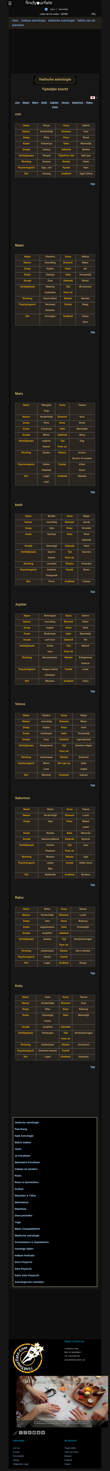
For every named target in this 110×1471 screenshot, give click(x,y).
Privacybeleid (18, 1456)
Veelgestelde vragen (21, 1464)
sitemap (16, 1460)
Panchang (21, 1129)
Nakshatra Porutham (27, 1162)
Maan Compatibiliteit (27, 1228)
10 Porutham (22, 1155)
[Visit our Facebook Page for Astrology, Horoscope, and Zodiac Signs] (21, 1432)
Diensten (67, 1456)
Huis (15, 20)
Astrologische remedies (29, 1282)
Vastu (18, 1149)
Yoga (18, 1222)
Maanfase (20, 1208)
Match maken (23, 1142)
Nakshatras (22, 1202)
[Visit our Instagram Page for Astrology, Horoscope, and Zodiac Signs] (25, 1432)
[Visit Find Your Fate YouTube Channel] (34, 1432)
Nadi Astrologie (24, 1135)
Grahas (19, 1189)
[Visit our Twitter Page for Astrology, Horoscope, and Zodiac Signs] (30, 1432)
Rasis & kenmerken (26, 1182)
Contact (67, 1464)
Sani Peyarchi (23, 1268)
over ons (16, 1448)
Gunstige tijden (24, 1248)
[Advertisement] (63, 214)
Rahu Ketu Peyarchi (27, 1275)
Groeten (16, 1452)
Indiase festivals (25, 1255)
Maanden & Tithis (25, 1195)
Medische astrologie (27, 1235)
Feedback (68, 1460)
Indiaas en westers (26, 1169)
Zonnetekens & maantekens (32, 1242)
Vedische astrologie (61, 20)
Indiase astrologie (34, 20)
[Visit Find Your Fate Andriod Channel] (43, 1432)
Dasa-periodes (23, 1215)
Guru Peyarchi (23, 1262)
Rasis (18, 1175)
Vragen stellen (70, 1448)
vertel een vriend (71, 1452)
